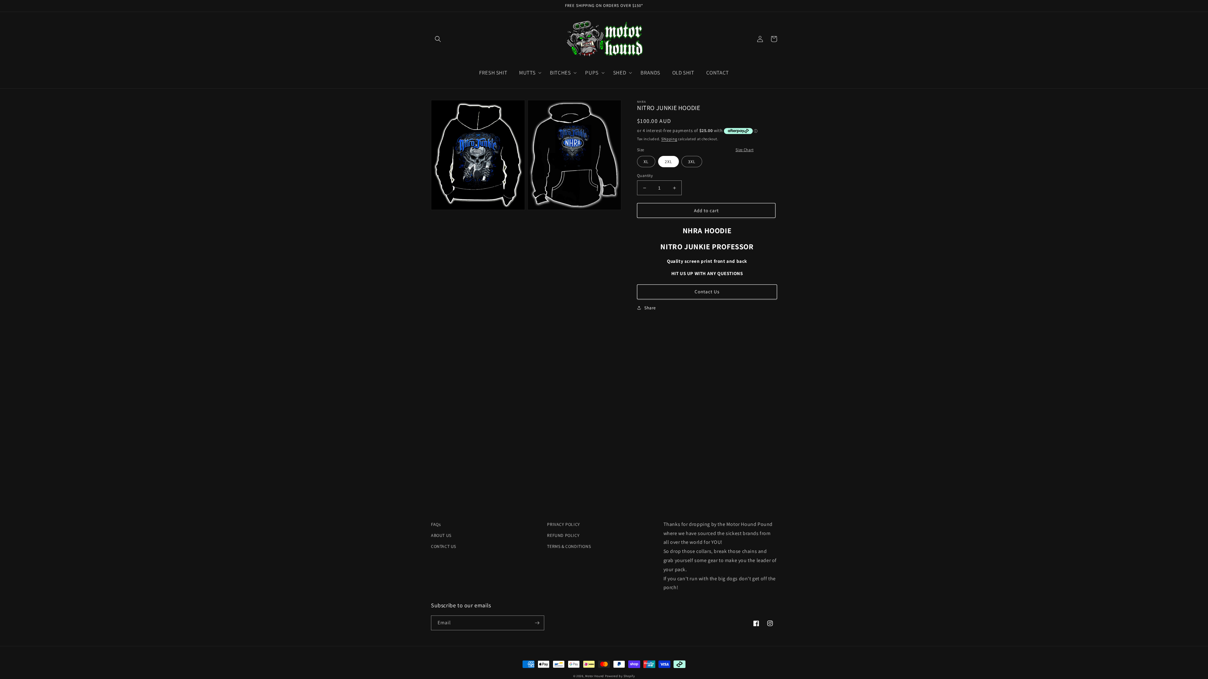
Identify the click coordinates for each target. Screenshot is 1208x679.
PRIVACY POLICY (563, 524)
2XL (668, 161)
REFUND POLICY (563, 535)
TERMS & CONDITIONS (569, 546)
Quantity (645, 175)
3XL (692, 161)
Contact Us (707, 292)
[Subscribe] (537, 623)
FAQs (436, 524)
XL (646, 161)
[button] (438, 39)
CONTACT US (443, 546)
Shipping (669, 138)
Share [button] (650, 308)
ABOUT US (441, 535)
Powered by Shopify (620, 676)
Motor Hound (594, 676)
